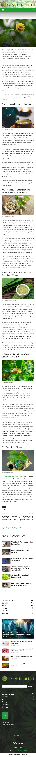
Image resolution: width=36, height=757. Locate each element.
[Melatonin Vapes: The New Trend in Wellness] (5, 658)
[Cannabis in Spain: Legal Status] (5, 665)
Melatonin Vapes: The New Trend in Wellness (21, 656)
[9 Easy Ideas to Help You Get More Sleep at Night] (6, 561)
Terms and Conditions (8, 724)
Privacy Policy (5, 722)
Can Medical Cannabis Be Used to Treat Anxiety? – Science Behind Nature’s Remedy (17, 634)
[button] (3, 10)
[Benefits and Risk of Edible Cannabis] (6, 552)
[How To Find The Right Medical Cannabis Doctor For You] (6, 585)
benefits (9, 507)
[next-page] (6, 592)
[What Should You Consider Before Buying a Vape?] (6, 544)
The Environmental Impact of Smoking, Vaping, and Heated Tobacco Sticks (20, 569)
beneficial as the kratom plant (13, 476)
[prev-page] (3, 592)
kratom (20, 97)
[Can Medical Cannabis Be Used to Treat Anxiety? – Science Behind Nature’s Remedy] (18, 629)
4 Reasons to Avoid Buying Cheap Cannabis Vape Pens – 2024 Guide (26, 517)
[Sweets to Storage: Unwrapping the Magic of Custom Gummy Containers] (5, 650)
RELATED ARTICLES (11, 528)
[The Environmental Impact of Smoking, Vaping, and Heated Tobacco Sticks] (6, 569)
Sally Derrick (6, 636)
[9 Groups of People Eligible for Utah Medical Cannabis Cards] (5, 643)
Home (2, 14)
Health (7, 14)
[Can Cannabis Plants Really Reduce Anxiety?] (6, 577)
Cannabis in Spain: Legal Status (18, 664)
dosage (20, 345)
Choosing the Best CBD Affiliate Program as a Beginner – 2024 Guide (9, 517)
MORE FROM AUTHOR (13, 536)
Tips (29, 507)
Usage (4, 509)
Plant (24, 507)
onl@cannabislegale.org (21, 750)
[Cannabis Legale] (18, 4)
